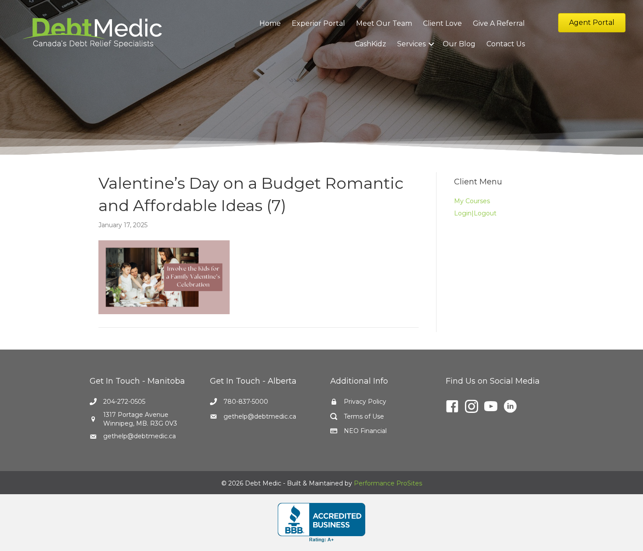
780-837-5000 (246, 401)
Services (411, 44)
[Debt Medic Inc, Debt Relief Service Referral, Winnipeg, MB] (321, 522)
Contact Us (505, 44)
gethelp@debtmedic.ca (139, 436)
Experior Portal (318, 23)
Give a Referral (499, 23)
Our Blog (459, 44)
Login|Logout (475, 213)
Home (270, 23)
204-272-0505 (124, 401)
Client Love (442, 23)
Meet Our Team (384, 23)
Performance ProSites (388, 483)
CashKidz (370, 44)
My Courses (472, 201)
